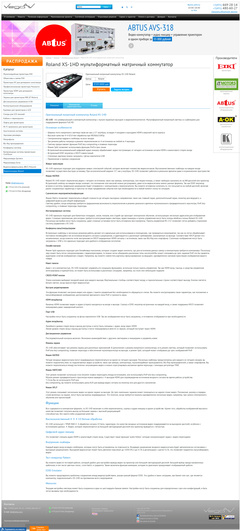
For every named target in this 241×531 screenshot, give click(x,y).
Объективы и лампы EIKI (14, 78)
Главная (48, 58)
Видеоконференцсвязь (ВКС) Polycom (19, 167)
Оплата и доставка (146, 17)
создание (104, 509)
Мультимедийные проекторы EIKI (18, 74)
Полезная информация (38, 17)
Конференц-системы (12, 148)
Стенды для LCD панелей (14, 114)
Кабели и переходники (13, 118)
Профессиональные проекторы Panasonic (21, 87)
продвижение (108, 511)
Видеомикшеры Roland (14, 171)
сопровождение (97, 511)
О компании (9, 17)
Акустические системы (13, 131)
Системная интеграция (85, 17)
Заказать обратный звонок (224, 11)
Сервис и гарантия (127, 17)
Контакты (172, 17)
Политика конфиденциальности (16, 521)
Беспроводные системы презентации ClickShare (19, 153)
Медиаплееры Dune (11, 163)
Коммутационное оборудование (17, 106)
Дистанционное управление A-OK (18, 102)
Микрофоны (8, 139)
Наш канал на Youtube (147, 521)
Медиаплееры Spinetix (13, 158)
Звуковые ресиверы (12, 135)
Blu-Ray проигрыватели (13, 144)
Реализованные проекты (61, 17)
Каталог (56, 58)
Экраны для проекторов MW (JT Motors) (20, 97)
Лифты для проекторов (13, 123)
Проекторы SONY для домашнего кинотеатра (17, 92)
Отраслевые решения (107, 17)
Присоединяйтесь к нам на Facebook (152, 516)
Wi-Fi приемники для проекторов (18, 127)
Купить (101, 89)
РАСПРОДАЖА (22, 61)
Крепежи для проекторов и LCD (17, 110)
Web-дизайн (96, 509)
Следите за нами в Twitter (148, 518)
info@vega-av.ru (17, 183)
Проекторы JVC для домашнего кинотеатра (22, 82)
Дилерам (161, 17)
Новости (21, 17)
